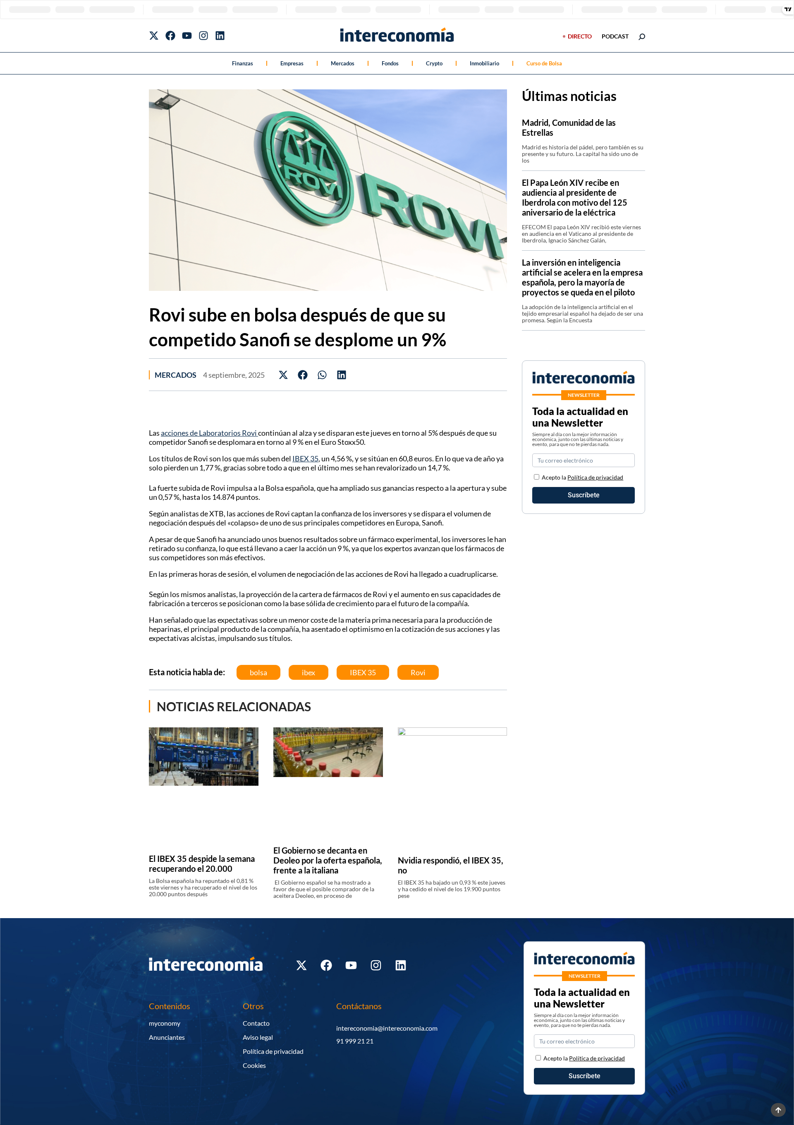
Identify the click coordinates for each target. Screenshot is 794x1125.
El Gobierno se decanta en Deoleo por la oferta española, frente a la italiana (327, 860)
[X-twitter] (154, 36)
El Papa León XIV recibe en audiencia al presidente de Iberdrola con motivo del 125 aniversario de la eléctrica (574, 197)
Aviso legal (258, 1037)
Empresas (292, 63)
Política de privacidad (595, 477)
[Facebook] (170, 36)
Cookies (254, 1065)
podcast (615, 36)
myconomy (164, 1023)
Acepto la (582, 477)
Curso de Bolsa (544, 63)
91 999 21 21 (354, 1041)
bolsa (258, 672)
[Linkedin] (220, 36)
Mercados (342, 63)
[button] (283, 374)
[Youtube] (187, 36)
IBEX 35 (305, 458)
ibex (308, 672)
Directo (580, 36)
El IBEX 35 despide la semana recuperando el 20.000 (202, 863)
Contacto (256, 1023)
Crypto (434, 63)
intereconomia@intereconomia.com (387, 1028)
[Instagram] (203, 36)
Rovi (418, 672)
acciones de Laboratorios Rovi (209, 432)
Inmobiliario (484, 63)
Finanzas (242, 63)
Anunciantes (167, 1037)
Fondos (390, 63)
